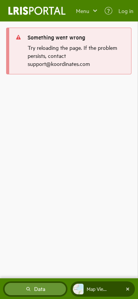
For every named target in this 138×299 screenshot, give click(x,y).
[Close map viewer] (127, 289)
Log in (125, 11)
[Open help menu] (108, 11)
